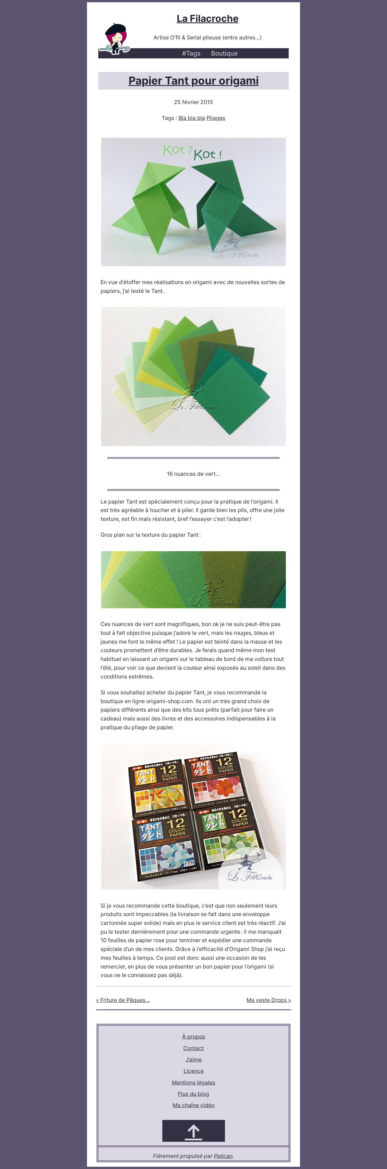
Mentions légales (193, 1082)
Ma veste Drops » (268, 1000)
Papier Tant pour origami (194, 80)
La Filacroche (208, 18)
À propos (193, 1036)
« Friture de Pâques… (123, 1000)
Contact (193, 1048)
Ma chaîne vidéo (193, 1105)
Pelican (223, 1156)
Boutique (224, 53)
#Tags (191, 53)
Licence (194, 1070)
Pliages (216, 118)
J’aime (194, 1059)
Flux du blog (193, 1093)
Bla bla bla (191, 118)
